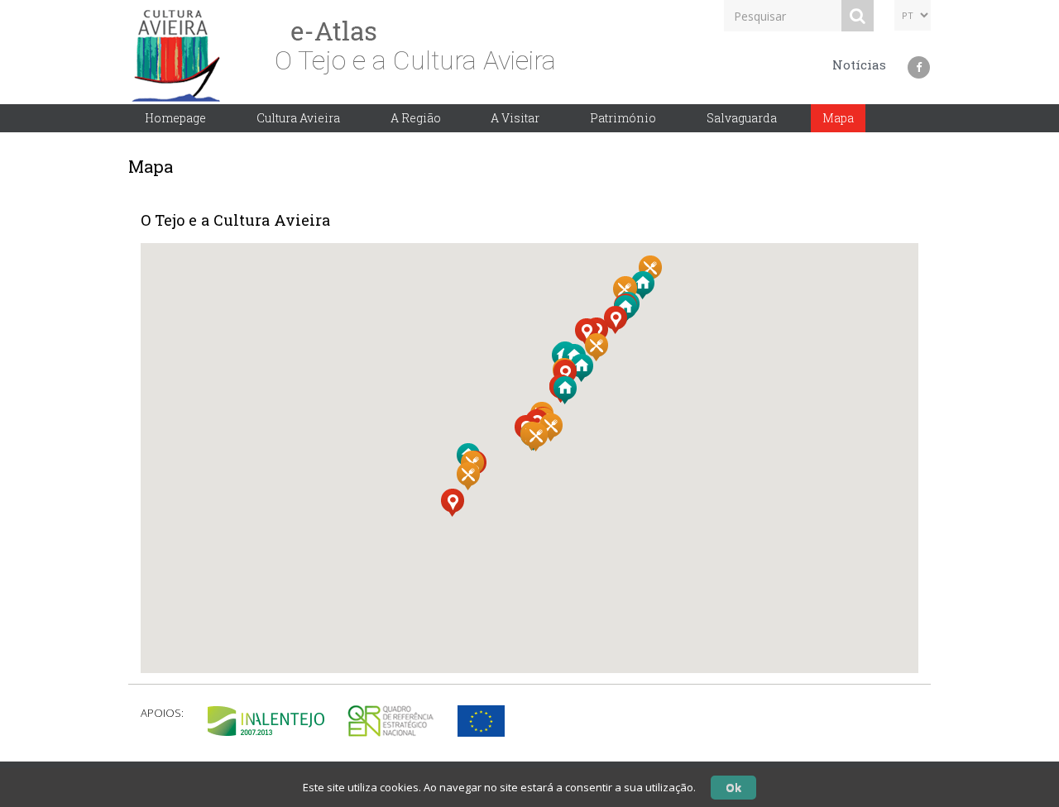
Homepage (175, 118)
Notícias (859, 64)
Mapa (838, 118)
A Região (416, 118)
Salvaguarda (742, 118)
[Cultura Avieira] (179, 49)
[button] (619, 328)
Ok (733, 787)
